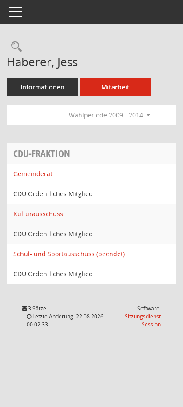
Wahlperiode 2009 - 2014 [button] (107, 115)
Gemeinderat (32, 173)
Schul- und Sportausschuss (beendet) (69, 254)
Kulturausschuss (38, 214)
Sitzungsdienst (143, 320)
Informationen (42, 87)
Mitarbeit (115, 87)
